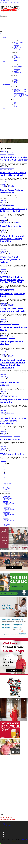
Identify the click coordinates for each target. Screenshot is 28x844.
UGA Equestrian (3, 338)
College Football (17, 67)
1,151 (4, 477)
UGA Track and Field (4, 396)
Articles (15, 55)
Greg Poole (2, 221)
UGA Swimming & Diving (8, 520)
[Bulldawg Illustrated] (10, 12)
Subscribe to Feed (17, 49)
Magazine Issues (6, 84)
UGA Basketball (6, 507)
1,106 (4, 469)
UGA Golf (2, 169)
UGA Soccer (5, 518)
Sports (4, 61)
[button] (3, 34)
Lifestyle (4, 37)
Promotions (5, 501)
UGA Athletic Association (8, 503)
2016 (15, 104)
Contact (4, 821)
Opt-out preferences (7, 825)
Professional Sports (7, 499)
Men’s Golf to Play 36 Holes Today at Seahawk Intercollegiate (13, 420)
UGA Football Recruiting (5, 324)
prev (4, 466)
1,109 (4, 473)
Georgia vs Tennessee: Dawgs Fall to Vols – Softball (13, 209)
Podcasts (15, 56)
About (4, 108)
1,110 (4, 474)
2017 (15, 103)
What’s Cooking (17, 47)
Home (2, 145)
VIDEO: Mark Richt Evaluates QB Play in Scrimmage (10, 259)
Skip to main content (4, 0)
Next (4, 478)
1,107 (4, 471)
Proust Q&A (16, 46)
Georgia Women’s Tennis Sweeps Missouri (11, 191)
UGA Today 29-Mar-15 (10, 439)
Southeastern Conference (8, 502)
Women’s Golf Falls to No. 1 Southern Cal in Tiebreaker (13, 173)
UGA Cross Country (7, 510)
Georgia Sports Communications (7, 152)
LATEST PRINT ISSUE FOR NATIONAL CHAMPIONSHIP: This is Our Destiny (21, 95)
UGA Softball (3, 205)
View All (15, 48)
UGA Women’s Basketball (8, 509)
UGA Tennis (5, 521)
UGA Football (17, 70)
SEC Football (3, 222)
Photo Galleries (17, 57)
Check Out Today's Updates (11, 2)
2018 (15, 102)
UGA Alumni (16, 45)
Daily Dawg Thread (18, 66)
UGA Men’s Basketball (8, 508)
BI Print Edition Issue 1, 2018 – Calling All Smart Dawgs (20, 92)
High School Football (7, 498)
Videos (15, 58)
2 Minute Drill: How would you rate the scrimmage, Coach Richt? (12, 238)
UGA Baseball (17, 69)
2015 (15, 105)
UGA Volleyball (6, 524)
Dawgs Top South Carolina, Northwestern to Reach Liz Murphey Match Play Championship (12, 364)
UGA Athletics (6, 504)
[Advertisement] (14, 124)
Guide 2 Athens (6, 824)
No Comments (11, 154)
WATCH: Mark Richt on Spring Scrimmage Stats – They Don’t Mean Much (12, 279)
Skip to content (3, 33)
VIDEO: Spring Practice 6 (12, 454)
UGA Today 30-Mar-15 (10, 226)
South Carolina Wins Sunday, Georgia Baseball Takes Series (14, 158)
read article (3, 181)
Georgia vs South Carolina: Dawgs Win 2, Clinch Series (12, 309)
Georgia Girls (16, 43)
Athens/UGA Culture (18, 42)
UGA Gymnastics (6, 516)
